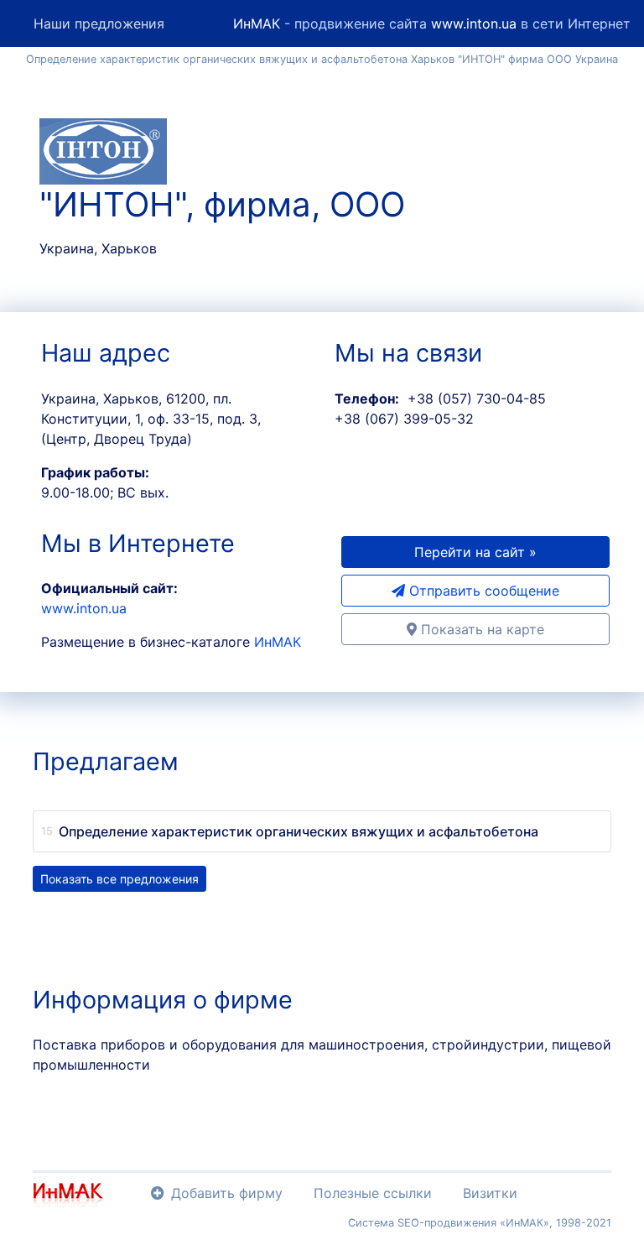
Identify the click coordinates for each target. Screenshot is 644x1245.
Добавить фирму (227, 1193)
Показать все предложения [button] (119, 879)
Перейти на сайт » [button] (475, 552)
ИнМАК (256, 23)
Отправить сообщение (482, 590)
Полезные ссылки (373, 1193)
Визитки (490, 1193)
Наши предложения (99, 23)
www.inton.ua (474, 23)
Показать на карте (480, 629)
